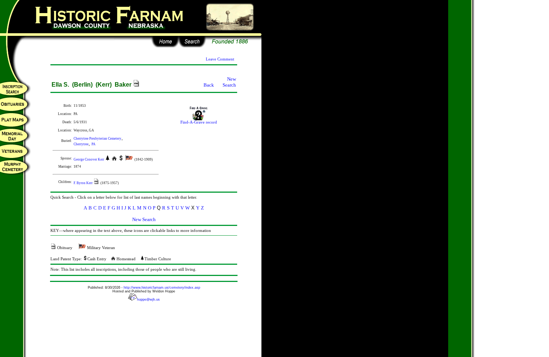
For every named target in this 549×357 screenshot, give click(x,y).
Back (209, 85)
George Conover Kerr (89, 159)
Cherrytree (81, 144)
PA (94, 144)
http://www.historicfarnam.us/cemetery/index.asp (162, 287)
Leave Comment (220, 59)
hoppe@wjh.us (148, 299)
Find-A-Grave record (198, 122)
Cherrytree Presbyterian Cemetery (97, 138)
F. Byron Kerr (83, 183)
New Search (229, 82)
